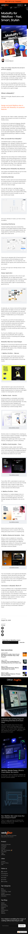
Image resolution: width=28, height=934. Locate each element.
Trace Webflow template (14, 474)
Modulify (6, 346)
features (18, 123)
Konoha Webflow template (14, 427)
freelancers (4, 143)
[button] (25, 5)
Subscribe (22, 642)
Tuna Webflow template (14, 567)
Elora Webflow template (14, 522)
